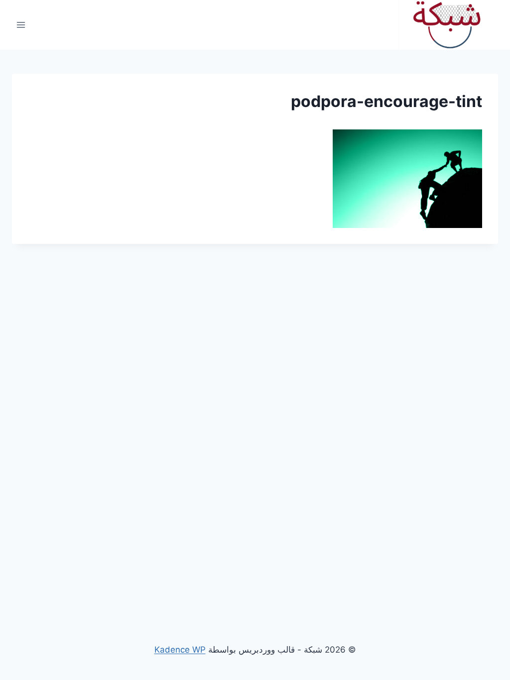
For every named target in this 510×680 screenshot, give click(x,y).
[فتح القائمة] (21, 24)
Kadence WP (180, 650)
